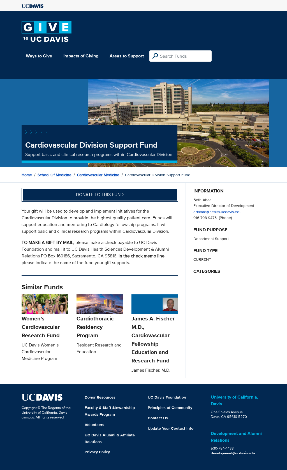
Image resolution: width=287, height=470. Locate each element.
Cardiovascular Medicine (98, 175)
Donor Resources (100, 397)
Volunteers (94, 424)
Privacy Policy (97, 452)
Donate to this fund (100, 194)
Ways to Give (39, 56)
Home (27, 175)
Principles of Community (170, 407)
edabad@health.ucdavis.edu (217, 212)
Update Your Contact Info (170, 428)
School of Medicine (54, 175)
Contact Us (158, 418)
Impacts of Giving (80, 56)
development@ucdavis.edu (233, 453)
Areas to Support (127, 56)
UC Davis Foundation (167, 397)
